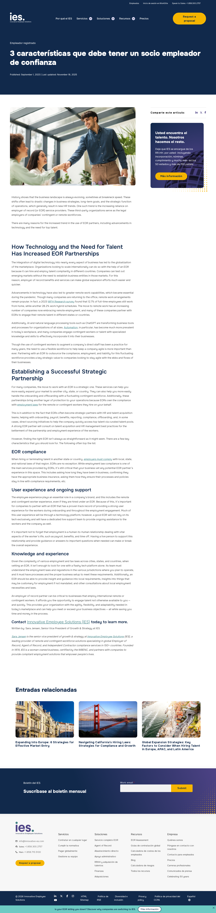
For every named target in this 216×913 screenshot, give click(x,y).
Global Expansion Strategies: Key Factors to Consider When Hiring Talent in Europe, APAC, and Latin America (171, 746)
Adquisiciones (101, 876)
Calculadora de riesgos (142, 865)
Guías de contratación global (145, 845)
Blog (133, 860)
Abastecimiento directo (106, 851)
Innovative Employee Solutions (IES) (58, 622)
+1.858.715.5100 (32, 852)
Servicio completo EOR (106, 840)
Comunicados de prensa (179, 871)
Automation (71, 327)
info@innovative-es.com (31, 841)
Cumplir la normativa (68, 845)
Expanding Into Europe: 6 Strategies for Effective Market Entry (44, 744)
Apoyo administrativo (105, 856)
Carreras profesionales (178, 865)
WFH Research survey (61, 301)
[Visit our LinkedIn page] (55, 896)
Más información (171, 176)
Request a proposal (189, 18)
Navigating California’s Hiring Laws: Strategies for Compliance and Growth (107, 744)
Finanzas (99, 871)
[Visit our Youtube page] (55, 900)
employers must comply (98, 459)
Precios (171, 860)
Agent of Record (103, 845)
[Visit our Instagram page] (73, 896)
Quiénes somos (175, 840)
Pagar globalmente (67, 851)
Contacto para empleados (180, 854)
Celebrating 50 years (178, 876)
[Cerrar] (213, 907)
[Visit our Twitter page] (61, 896)
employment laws (27, 404)
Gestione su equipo (68, 856)
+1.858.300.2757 (33, 846)
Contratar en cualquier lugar (72, 840)
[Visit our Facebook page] (67, 896)
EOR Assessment (139, 840)
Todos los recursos (140, 871)
